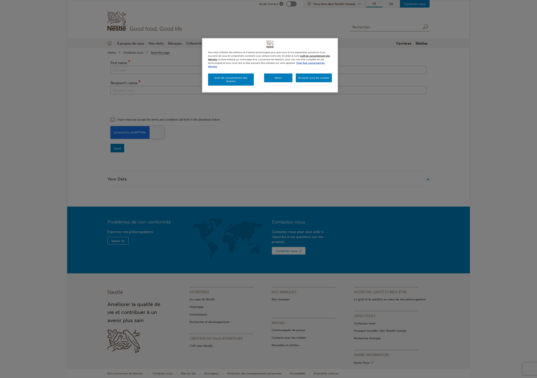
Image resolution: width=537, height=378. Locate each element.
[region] (270, 65)
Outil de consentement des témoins (230, 79)
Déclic (278, 77)
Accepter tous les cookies (314, 77)
